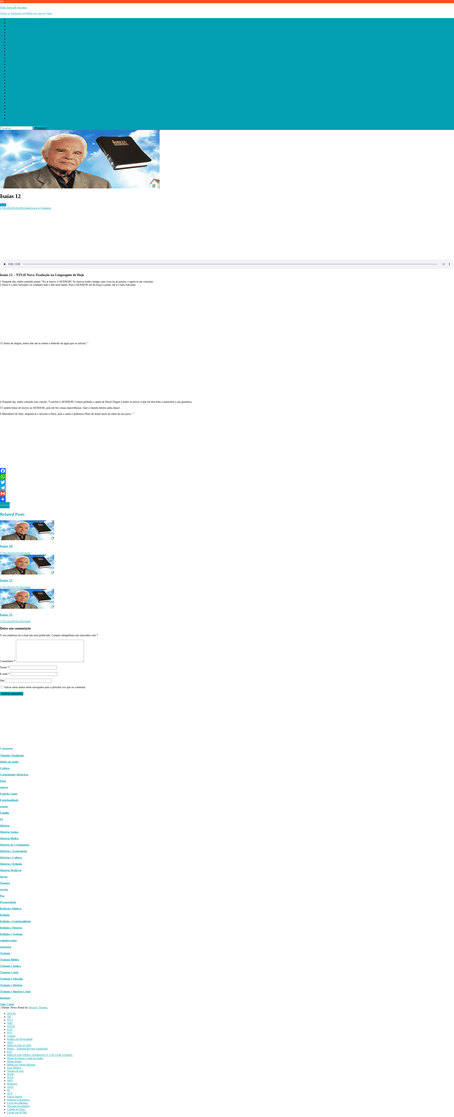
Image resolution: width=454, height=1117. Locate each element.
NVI (9, 38)
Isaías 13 (5, 503)
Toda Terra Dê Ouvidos (13, 7)
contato (11, 41)
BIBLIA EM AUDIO (19, 51)
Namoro (5, 883)
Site (2, 680)
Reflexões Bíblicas (10, 908)
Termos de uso (15, 77)
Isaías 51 (6, 615)
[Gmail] (227, 493)
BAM (10, 80)
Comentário (7, 661)
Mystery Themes (38, 1007)
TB (9, 22)
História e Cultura (11, 857)
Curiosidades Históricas (14, 774)
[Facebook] (227, 471)
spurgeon (5, 946)
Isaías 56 (6, 546)
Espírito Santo (8, 793)
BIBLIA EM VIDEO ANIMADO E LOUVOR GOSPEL (40, 61)
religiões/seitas (8, 940)
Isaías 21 (6, 580)
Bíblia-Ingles (14, 67)
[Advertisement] (106, 234)
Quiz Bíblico (14, 73)
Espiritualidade (9, 800)
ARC (10, 29)
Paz (2, 895)
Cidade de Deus (16, 115)
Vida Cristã (7, 1004)
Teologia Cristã (9, 972)
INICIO (11, 19)
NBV (10, 86)
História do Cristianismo (14, 844)
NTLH (11, 32)
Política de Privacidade (20, 45)
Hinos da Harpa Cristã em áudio (25, 64)
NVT (10, 25)
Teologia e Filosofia (11, 978)
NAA (10, 83)
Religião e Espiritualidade (15, 921)
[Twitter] (227, 482)
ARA (10, 48)
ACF (10, 99)
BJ (8, 96)
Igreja (3, 876)
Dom (3, 780)
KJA (9, 35)
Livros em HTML (17, 118)
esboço (4, 787)
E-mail (5, 673)
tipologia (5, 997)
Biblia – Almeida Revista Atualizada (27, 54)
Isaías (3, 204)
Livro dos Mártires (17, 108)
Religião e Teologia (11, 934)
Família (4, 812)
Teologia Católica (10, 966)
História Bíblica (9, 838)
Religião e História (11, 927)
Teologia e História (11, 985)
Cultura (5, 768)
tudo (28, 208)
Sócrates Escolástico (18, 112)
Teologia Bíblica (9, 959)
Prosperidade (8, 902)
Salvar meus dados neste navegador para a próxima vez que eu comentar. (45, 687)
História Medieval (10, 870)
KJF (9, 57)
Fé (1, 819)
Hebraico (12, 89)
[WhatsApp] (227, 476)
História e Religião (11, 863)
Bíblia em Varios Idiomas (21, 70)
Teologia (5, 953)
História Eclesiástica (18, 105)
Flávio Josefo (14, 102)
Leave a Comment (41, 208)
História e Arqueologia (13, 851)
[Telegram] (227, 488)
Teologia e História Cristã (15, 991)
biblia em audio (9, 761)
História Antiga (9, 832)
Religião (5, 915)
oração (4, 889)
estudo (4, 806)
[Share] (227, 499)
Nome (4, 667)
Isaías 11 (5, 506)
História (5, 825)
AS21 (10, 92)
